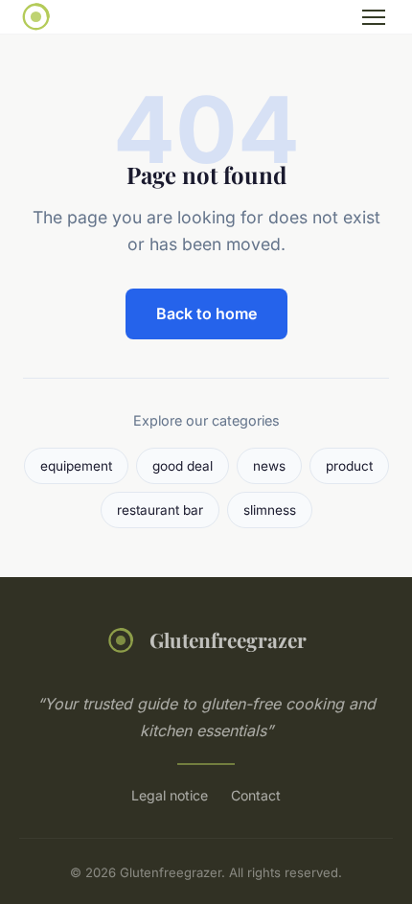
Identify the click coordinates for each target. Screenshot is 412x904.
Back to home (206, 313)
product (349, 466)
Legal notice (169, 795)
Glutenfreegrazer (228, 639)
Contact (256, 795)
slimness (269, 510)
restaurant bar (160, 510)
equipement (76, 466)
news (269, 466)
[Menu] (374, 17)
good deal (182, 466)
